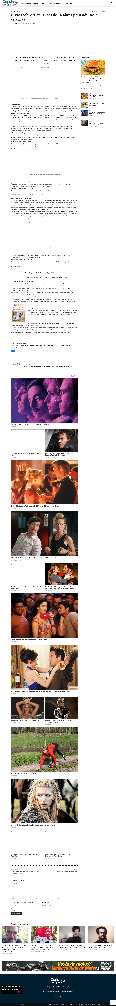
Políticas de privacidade (51, 905)
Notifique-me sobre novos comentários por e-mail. (25, 909)
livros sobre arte (43, 350)
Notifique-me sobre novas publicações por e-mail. (25, 911)
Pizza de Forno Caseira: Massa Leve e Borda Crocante (96, 95)
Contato (62, 1004)
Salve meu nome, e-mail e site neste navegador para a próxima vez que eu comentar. (32, 902)
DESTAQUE (91, 110)
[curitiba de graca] (16, 364)
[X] (85, 23)
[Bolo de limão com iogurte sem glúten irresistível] (84, 105)
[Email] (99, 23)
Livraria (18, 11)
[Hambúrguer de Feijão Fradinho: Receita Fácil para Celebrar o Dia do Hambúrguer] (93, 67)
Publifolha (52, 308)
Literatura (13, 11)
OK (19, 991)
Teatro (44, 3)
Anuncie (66, 1004)
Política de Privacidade (75, 1004)
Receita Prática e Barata (55, 3)
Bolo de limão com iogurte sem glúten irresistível (96, 104)
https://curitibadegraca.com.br (28, 364)
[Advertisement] (58, 38)
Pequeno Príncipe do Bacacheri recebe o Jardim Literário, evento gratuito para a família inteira (42, 947)
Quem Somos (56, 1004)
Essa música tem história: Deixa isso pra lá (66, 871)
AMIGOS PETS (68, 3)
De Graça (35, 3)
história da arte (35, 350)
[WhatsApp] (92, 23)
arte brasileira (18, 350)
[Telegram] (103, 23)
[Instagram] (60, 996)
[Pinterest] (89, 23)
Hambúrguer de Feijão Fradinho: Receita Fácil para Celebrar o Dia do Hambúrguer (93, 81)
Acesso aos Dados (96, 1004)
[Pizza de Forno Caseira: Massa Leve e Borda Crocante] (84, 96)
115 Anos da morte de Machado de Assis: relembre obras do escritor (100, 946)
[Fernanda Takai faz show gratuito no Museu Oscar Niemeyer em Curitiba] (72, 934)
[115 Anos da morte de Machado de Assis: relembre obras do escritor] (101, 934)
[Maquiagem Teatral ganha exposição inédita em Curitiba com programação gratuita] (84, 123)
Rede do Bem (19, 345)
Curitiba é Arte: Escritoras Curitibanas (34, 195)
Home (50, 1004)
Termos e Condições (86, 1004)
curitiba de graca (16, 23)
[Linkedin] (96, 23)
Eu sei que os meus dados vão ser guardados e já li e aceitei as (36, 905)
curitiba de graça (26, 350)
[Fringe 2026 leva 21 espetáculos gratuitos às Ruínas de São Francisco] (84, 113)
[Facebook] (81, 23)
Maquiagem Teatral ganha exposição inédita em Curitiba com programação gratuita (96, 123)
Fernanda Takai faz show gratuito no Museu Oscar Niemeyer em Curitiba (72, 946)
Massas (90, 93)
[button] (111, 3)
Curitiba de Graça (26, 3)
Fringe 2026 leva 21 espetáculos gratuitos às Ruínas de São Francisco (97, 113)
